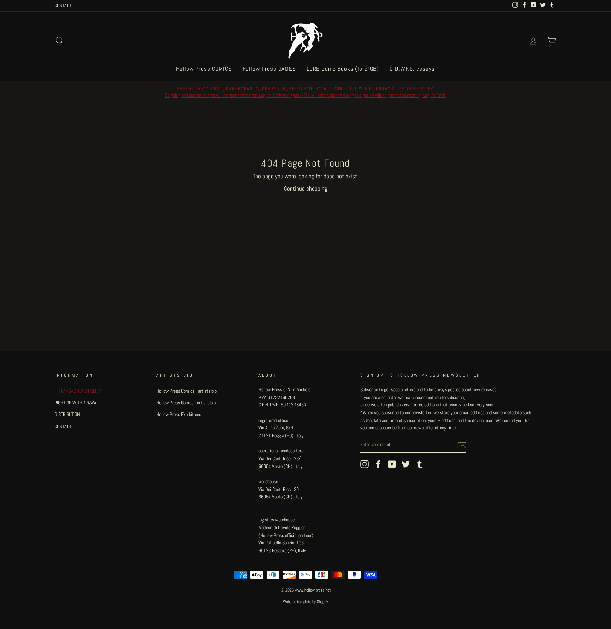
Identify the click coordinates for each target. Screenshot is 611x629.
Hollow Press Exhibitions (178, 414)
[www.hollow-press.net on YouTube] (392, 464)
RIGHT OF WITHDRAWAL (76, 402)
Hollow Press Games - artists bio (186, 402)
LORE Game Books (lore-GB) (343, 69)
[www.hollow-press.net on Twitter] (406, 464)
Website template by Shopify (305, 602)
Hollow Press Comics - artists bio (186, 391)
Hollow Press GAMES (269, 69)
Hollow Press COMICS (204, 69)
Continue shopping (305, 188)
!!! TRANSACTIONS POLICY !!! (79, 391)
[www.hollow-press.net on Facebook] (378, 464)
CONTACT (62, 5)
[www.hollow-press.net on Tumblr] (419, 464)
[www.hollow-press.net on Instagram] (364, 464)
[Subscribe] (461, 445)
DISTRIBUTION (67, 414)
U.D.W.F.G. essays (412, 69)
